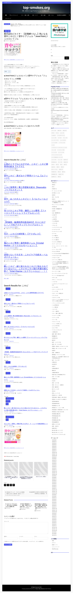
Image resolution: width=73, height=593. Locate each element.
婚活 (53, 340)
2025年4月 (54, 465)
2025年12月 (54, 452)
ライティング (55, 317)
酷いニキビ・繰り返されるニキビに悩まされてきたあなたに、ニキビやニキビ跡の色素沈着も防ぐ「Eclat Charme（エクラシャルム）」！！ (26, 268)
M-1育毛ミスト (55, 193)
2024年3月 (54, 485)
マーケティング (55, 315)
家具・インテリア (55, 342)
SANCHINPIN (12, 168)
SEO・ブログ (54, 197)
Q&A (53, 195)
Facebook (5, 485)
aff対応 (53, 182)
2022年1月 (54, 525)
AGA (53, 184)
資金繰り (61, 174)
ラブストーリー (55, 321)
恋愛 (53, 350)
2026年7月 (54, 441)
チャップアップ (55, 140)
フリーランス (61, 152)
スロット (65, 137)
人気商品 (54, 332)
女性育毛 (54, 338)
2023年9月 (54, 494)
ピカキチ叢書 (53, 45)
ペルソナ (54, 309)
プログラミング (55, 297)
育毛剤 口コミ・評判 (56, 395)
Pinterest (11, 485)
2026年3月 (54, 447)
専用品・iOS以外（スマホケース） (59, 346)
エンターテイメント (56, 231)
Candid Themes (48, 588)
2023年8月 (54, 496)
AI (52, 186)
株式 (65, 164)
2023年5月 (54, 500)
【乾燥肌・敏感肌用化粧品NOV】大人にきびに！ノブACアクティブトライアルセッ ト (24, 223)
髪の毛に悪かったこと (56, 430)
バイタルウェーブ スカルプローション (59, 147)
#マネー (54, 130)
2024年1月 (54, 488)
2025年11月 (54, 454)
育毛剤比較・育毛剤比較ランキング (59, 409)
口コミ (60, 162)
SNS (53, 199)
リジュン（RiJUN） (56, 323)
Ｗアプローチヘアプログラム (58, 434)
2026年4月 (54, 446)
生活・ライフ (35, 15)
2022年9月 (54, 513)
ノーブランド (62, 142)
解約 (63, 171)
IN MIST (53, 188)
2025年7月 (54, 460)
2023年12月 (54, 489)
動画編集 (54, 336)
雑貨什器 (54, 428)
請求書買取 (54, 174)
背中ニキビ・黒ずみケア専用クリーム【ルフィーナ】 (19, 303)
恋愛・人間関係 (55, 352)
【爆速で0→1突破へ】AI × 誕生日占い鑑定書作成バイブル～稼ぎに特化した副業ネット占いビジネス (60, 70)
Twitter (8, 485)
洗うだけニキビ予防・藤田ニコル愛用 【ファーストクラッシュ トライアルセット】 (25, 211)
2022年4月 (54, 521)
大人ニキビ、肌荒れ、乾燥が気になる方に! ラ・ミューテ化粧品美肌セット (26, 423)
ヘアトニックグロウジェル (57, 154)
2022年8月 (54, 514)
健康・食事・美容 (55, 334)
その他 (53, 215)
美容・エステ (55, 382)
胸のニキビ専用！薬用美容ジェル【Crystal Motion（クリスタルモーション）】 (24, 244)
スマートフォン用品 (56, 259)
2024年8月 (54, 477)
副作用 (66, 159)
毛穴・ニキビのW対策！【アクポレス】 (22, 234)
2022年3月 (54, 522)
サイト (35, 536)
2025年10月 (54, 455)
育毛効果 (54, 171)
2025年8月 (54, 458)
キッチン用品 (55, 237)
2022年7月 (54, 516)
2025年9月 (54, 457)
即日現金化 (54, 162)
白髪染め (54, 378)
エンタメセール (55, 229)
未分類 (53, 364)
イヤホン (54, 225)
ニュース (54, 142)
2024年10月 (54, 474)
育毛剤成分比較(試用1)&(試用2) (57, 96)
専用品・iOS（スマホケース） (58, 348)
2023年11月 (54, 491)
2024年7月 (54, 479)
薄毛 (59, 171)
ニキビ (5, 162)
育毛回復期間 (55, 422)
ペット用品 (54, 307)
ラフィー (54, 319)
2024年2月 (54, 486)
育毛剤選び (54, 418)
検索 (52, 55)
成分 (57, 164)
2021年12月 (54, 527)
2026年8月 (54, 440)
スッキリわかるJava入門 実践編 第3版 (60, 253)
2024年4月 (54, 483)
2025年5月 (54, 463)
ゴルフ (59, 137)
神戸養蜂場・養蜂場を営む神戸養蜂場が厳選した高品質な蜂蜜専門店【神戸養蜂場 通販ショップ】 (59, 90)
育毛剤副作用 (55, 403)
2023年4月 (54, 502)
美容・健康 (43, 15)
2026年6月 (54, 443)
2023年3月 (54, 504)
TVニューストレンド (14, 15)
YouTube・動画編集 (56, 208)
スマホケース (55, 257)
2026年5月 (54, 444)
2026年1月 (54, 450)
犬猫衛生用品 (55, 372)
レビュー (60, 159)
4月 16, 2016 (6, 273)
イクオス (54, 223)
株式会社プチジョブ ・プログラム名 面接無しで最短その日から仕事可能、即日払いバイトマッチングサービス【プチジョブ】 (14, 494)
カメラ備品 (54, 235)
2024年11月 (54, 472)
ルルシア (54, 159)
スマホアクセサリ (55, 255)
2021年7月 (54, 535)
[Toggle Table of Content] (8, 72)
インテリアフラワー (56, 227)
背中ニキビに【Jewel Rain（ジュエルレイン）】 (14, 59)
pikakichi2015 (11, 294)
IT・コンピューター (56, 190)
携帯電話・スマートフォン (57, 354)
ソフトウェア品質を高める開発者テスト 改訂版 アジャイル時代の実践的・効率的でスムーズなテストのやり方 (60, 268)
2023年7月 (54, 497)
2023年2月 (54, 505)
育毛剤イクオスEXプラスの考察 (58, 399)
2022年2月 (54, 524)
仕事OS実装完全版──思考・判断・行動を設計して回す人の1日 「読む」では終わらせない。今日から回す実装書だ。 (60, 78)
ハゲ (53, 145)
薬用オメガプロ (55, 424)
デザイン (54, 277)
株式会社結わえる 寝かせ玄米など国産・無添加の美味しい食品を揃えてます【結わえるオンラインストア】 (41, 506)
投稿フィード (55, 544)
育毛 (53, 391)
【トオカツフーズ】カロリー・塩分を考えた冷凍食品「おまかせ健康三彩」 (11, 505)
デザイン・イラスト (56, 279)
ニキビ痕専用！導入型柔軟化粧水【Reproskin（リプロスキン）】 (23, 316)
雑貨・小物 (54, 426)
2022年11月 (54, 510)
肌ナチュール (54, 169)
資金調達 (54, 176)
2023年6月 (54, 499)
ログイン (54, 542)
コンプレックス (10, 398)
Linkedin (14, 485)
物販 (53, 370)
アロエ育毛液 (55, 221)
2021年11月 (54, 528)
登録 (53, 540)
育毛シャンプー (55, 393)
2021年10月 (54, 530)
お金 (53, 210)
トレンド (63, 140)
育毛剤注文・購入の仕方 (57, 411)
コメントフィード (55, 546)
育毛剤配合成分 (55, 420)
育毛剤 (61, 169)
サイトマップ (8, 18)
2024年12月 (54, 471)
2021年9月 (54, 532)
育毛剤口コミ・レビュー (57, 407)
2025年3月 (54, 466)
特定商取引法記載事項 (61, 15)
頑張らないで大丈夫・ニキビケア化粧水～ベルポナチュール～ (22, 390)
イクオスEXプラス (61, 135)
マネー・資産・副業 (25, 15)
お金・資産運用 (55, 212)
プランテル (54, 295)
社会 (53, 380)
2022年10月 (54, 511)
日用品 (53, 362)
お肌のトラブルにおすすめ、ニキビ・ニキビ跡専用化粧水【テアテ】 (24, 292)
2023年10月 (54, 493)
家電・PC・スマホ (56, 344)
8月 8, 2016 (6, 168)
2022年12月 (54, 508)
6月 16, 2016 (6, 192)
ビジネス (54, 287)
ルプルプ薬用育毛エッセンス (57, 157)
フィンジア (54, 152)
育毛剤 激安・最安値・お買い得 (58, 397)
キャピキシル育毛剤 (56, 241)
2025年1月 (54, 469)
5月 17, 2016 (6, 247)
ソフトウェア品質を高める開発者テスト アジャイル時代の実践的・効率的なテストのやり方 (60, 263)
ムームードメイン (54, 40)
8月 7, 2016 (6, 180)
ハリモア (54, 281)
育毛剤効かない (55, 405)
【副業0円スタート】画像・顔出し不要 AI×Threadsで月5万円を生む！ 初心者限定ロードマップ (59, 104)
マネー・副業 (55, 311)
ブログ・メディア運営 (56, 293)
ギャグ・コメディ (55, 243)
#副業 (59, 130)
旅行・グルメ (51, 15)
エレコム (54, 137)
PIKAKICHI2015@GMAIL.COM (15, 180)
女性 (53, 164)
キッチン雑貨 (55, 239)
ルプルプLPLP (55, 325)
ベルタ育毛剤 (55, 305)
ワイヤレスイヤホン (56, 329)
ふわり (53, 217)
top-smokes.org (36, 7)
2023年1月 (54, 507)
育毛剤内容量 (55, 401)
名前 (5, 536)
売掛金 (66, 162)
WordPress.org (55, 548)
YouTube (53, 206)
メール (21, 536)
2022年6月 (54, 518)
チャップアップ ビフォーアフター (59, 273)
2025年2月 (54, 468)
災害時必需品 (55, 368)
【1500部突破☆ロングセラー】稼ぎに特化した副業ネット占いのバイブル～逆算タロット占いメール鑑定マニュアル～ (60, 66)
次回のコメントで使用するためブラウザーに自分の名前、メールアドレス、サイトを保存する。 (24, 541)
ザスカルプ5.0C (55, 251)
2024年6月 (54, 480)
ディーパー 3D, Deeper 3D (57, 275)
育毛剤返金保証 (55, 415)
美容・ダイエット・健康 (57, 384)
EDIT (17, 168)
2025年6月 (54, 461)
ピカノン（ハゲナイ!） (56, 289)
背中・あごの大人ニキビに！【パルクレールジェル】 (19, 326)
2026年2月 (54, 449)
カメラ (53, 233)
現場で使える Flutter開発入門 (58, 374)
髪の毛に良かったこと (56, 432)
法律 (53, 366)
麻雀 (59, 176)
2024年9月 (54, 475)
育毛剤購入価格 (55, 413)
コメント (6, 521)
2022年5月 (54, 519)
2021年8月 (54, 533)
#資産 (64, 130)
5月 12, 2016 (6, 259)
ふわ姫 (54, 135)
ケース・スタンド (55, 249)
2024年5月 (54, 482)
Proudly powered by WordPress (28, 588)
